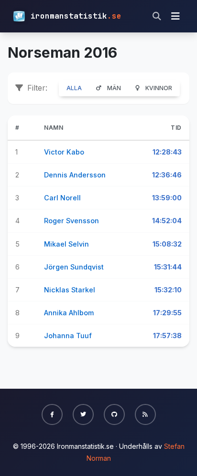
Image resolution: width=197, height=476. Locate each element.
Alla (74, 88)
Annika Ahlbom (69, 313)
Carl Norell (62, 198)
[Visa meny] (175, 16)
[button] (52, 414)
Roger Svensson (71, 221)
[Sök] (156, 16)
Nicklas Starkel (69, 290)
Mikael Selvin (66, 244)
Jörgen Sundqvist (74, 267)
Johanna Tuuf (68, 335)
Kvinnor (158, 88)
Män (114, 88)
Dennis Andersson (75, 175)
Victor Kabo (64, 152)
